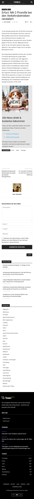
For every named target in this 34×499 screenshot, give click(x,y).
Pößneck (5, 352)
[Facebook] (3, 26)
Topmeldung (6, 370)
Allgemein (6, 309)
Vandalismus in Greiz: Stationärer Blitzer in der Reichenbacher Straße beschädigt (15, 295)
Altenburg (6, 312)
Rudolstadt (6, 354)
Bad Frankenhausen (8, 317)
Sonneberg (6, 362)
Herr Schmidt (7, 22)
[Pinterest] (11, 26)
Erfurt (13, 6)
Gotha (4, 336)
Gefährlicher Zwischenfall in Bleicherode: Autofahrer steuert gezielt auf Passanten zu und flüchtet (17, 288)
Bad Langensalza (8, 320)
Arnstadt (5, 314)
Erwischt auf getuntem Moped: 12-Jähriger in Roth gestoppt (16, 266)
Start (3, 6)
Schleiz (5, 357)
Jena (4, 341)
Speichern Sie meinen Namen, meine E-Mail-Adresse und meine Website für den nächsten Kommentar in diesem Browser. (15, 240)
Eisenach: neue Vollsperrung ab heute (14, 433)
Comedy (5, 322)
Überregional (6, 375)
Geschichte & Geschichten (10, 333)
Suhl (4, 365)
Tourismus (6, 373)
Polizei (17, 150)
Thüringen (8, 6)
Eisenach (5, 325)
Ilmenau (5, 338)
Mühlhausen (6, 346)
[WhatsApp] (15, 26)
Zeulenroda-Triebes (8, 386)
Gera (4, 330)
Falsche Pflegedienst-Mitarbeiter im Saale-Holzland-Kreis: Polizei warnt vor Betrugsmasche (17, 280)
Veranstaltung (7, 378)
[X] (7, 26)
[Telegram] (17, 494)
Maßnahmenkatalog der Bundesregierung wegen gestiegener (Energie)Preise (9, 173)
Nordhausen (6, 349)
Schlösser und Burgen (9, 359)
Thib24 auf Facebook (12, 137)
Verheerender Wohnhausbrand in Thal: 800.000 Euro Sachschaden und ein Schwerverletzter (17, 273)
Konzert (5, 344)
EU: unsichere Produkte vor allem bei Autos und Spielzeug (25, 173)
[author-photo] (17, 192)
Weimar (5, 383)
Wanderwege (6, 381)
